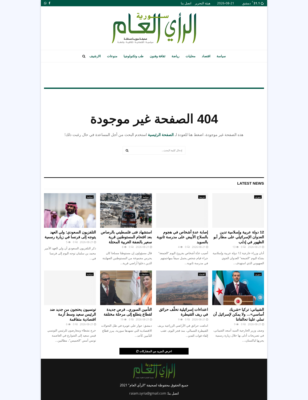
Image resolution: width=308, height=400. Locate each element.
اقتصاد (206, 56)
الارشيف (95, 56)
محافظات (144, 274)
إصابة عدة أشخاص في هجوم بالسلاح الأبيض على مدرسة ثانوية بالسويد (182, 237)
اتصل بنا (186, 3)
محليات (190, 56)
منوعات (112, 56)
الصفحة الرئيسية (161, 134)
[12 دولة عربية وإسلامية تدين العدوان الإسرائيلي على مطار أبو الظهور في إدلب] (238, 210)
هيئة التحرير (202, 3)
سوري (258, 196)
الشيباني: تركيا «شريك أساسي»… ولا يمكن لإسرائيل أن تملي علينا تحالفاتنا (238, 314)
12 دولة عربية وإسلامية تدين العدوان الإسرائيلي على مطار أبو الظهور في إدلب (239, 237)
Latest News (250, 183)
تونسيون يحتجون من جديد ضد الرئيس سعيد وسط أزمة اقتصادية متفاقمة (73, 314)
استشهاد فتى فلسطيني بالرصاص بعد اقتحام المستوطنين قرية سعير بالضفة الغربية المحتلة (126, 237)
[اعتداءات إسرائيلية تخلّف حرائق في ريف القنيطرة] (182, 288)
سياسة (221, 56)
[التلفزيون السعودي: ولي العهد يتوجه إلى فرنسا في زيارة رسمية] (70, 210)
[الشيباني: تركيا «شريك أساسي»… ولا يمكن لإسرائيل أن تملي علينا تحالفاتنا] (238, 288)
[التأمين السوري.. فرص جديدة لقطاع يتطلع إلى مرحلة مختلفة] (126, 288)
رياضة (175, 56)
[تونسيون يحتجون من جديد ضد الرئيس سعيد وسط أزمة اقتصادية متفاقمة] (70, 288)
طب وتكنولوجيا (134, 56)
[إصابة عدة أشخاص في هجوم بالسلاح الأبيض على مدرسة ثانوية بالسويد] (182, 210)
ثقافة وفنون (157, 56)
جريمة (202, 196)
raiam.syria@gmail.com (147, 393)
